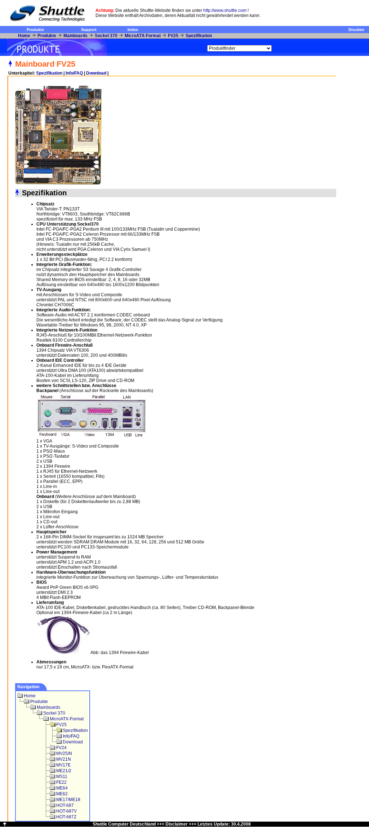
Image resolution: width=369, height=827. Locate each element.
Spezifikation (199, 35)
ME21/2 (63, 770)
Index (133, 29)
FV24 (61, 747)
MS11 (61, 776)
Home (24, 35)
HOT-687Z (66, 816)
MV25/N (64, 753)
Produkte (35, 29)
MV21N (63, 759)
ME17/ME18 (68, 799)
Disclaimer (176, 824)
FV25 (173, 35)
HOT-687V (66, 811)
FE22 (61, 782)
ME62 (62, 793)
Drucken (356, 29)
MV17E (63, 765)
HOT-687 (65, 805)
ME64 (62, 788)
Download (96, 73)
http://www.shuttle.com (224, 10)
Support (89, 29)
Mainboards (75, 35)
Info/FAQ (74, 73)
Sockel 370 (106, 35)
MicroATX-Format (143, 35)
